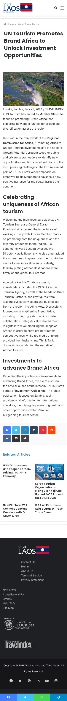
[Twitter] (16, 430)
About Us (27, 571)
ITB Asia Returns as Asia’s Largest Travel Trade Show (49, 508)
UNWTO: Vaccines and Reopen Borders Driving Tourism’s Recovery (17, 471)
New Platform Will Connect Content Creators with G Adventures (15, 510)
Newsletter (9, 590)
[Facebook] (7, 430)
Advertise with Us (14, 594)
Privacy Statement (32, 579)
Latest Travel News (28, 24)
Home (10, 24)
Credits (7, 598)
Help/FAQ (9, 603)
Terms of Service (31, 575)
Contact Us (28, 562)
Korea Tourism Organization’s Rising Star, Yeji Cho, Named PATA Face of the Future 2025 (49, 491)
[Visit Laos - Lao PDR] (18, 8)
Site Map (8, 607)
